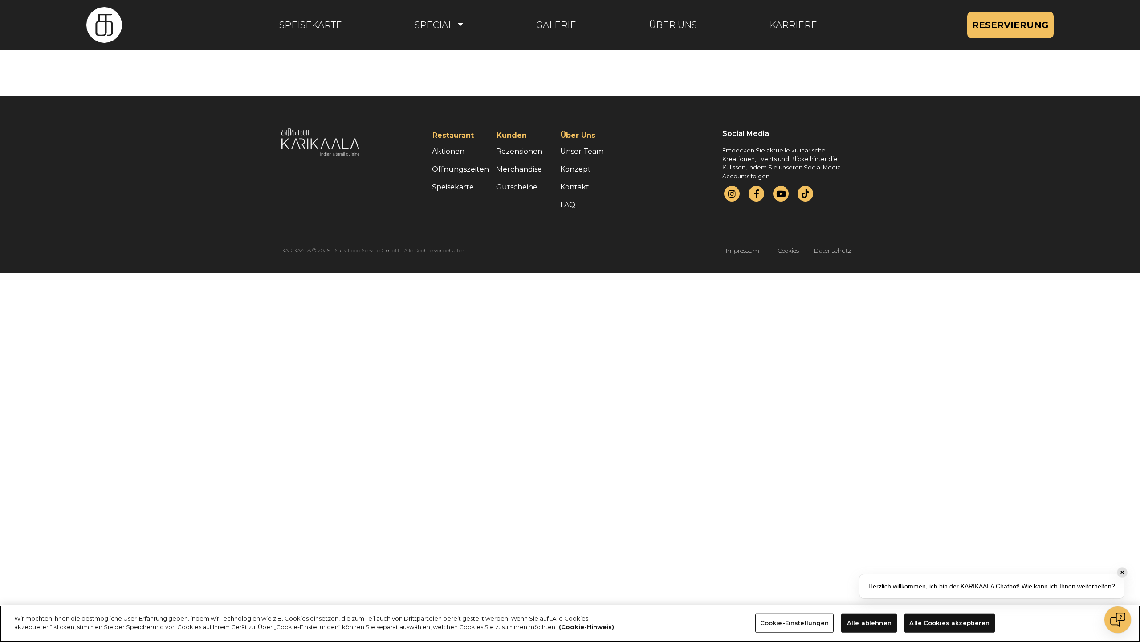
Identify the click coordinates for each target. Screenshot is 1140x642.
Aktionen (448, 151)
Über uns (673, 25)
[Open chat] (1117, 619)
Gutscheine (516, 187)
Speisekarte (310, 25)
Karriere (793, 25)
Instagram (732, 193)
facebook (756, 193)
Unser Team (581, 151)
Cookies (788, 250)
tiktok (805, 193)
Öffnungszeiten (460, 169)
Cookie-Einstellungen (794, 622)
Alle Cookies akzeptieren (949, 622)
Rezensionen (519, 151)
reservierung (1010, 25)
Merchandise (519, 169)
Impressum (742, 250)
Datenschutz (832, 250)
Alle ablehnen (869, 622)
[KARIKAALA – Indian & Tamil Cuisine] (104, 25)
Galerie (556, 25)
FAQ (567, 205)
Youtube (781, 193)
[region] (570, 623)
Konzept (575, 169)
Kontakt (574, 187)
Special (435, 25)
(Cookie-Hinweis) (586, 626)
